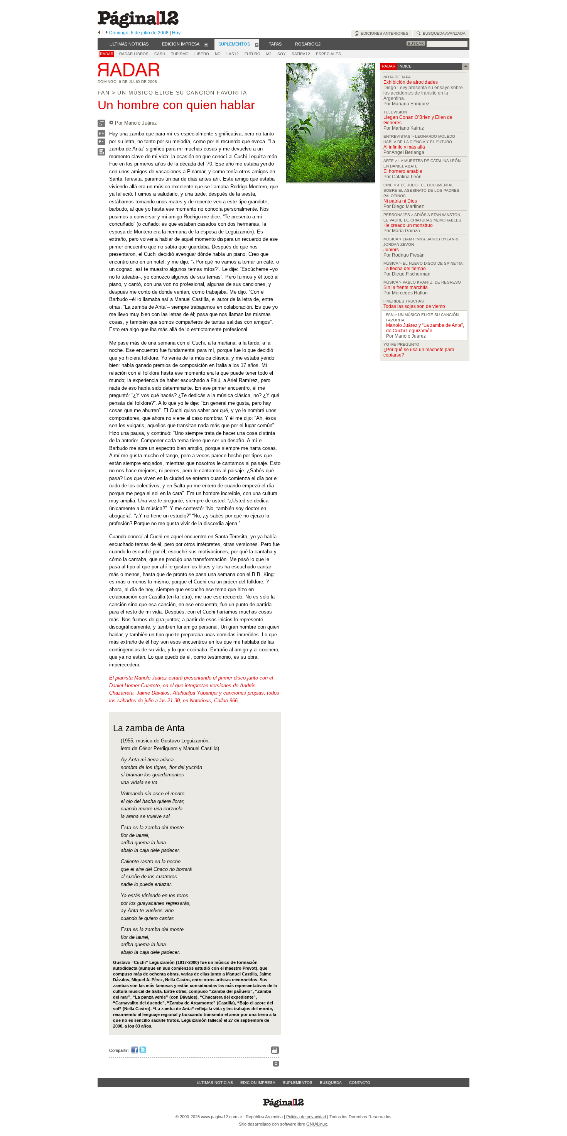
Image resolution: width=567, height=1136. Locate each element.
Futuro (252, 54)
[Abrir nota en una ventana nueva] (101, 125)
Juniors (391, 249)
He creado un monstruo (408, 225)
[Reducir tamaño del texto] (101, 143)
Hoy (176, 33)
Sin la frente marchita (405, 287)
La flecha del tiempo (404, 268)
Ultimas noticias (215, 1082)
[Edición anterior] (99, 33)
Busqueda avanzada (443, 33)
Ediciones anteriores (383, 33)
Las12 (232, 54)
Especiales (328, 54)
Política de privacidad (306, 1116)
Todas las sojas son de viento (414, 306)
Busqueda (331, 1082)
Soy (281, 54)
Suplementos (297, 1082)
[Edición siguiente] (106, 33)
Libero (201, 54)
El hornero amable (402, 171)
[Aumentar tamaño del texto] (101, 135)
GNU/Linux (316, 1124)
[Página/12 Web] (138, 26)
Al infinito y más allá (404, 147)
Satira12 (301, 54)
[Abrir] (206, 44)
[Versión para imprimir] (101, 154)
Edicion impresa (257, 1082)
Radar (106, 54)
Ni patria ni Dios (400, 201)
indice (404, 66)
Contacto (359, 1082)
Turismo (180, 54)
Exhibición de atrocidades (410, 82)
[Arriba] (276, 1065)
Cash (159, 54)
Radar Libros (133, 54)
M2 (269, 54)
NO (218, 54)
